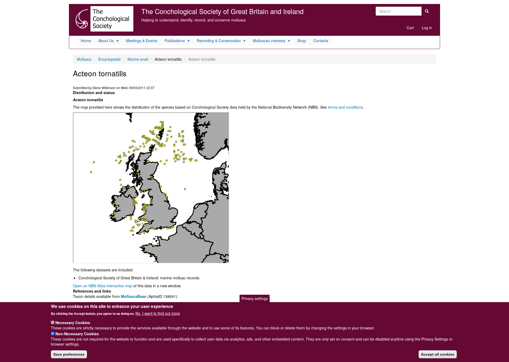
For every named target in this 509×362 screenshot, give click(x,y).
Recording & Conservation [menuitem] (217, 41)
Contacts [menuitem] (320, 40)
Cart (410, 27)
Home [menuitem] (86, 40)
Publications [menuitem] (173, 41)
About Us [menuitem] (104, 41)
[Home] (103, 19)
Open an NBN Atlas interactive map (102, 285)
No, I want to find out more (157, 313)
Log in (427, 27)
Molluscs (84, 59)
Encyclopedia (109, 59)
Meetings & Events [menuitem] (141, 40)
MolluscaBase (133, 296)
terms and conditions (345, 107)
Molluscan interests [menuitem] (267, 41)
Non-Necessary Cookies (77, 333)
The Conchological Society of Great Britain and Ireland (222, 11)
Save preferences (69, 354)
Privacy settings (255, 298)
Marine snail (138, 59)
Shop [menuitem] (301, 40)
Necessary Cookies (72, 322)
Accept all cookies (437, 354)
